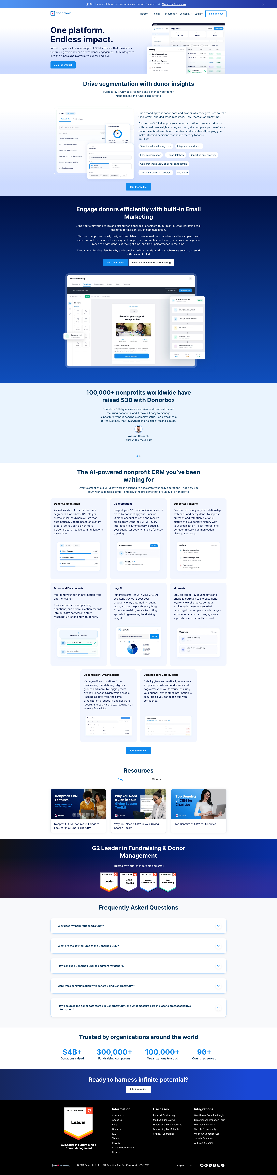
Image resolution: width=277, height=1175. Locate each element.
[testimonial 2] (140, 456)
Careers (116, 1129)
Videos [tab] (156, 779)
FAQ (114, 1133)
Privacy (116, 1142)
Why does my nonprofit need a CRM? (81, 925)
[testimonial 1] (137, 456)
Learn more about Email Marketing (151, 262)
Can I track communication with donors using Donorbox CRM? (96, 985)
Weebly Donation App (206, 1129)
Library (116, 1152)
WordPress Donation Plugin (209, 1115)
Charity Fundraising (163, 1133)
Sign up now (216, 13)
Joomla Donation (203, 1138)
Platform (143, 13)
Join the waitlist (63, 64)
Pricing (156, 13)
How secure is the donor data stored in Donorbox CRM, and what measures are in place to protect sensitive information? (124, 1007)
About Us (117, 1119)
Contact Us (118, 1115)
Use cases (161, 1109)
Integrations (203, 1109)
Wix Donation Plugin (205, 1124)
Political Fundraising (164, 1115)
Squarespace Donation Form (209, 1119)
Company (184, 13)
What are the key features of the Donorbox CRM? (88, 945)
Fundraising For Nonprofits (167, 1124)
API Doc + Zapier (203, 1142)
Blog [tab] (120, 779)
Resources (169, 13)
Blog (114, 1124)
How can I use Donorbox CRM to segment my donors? (91, 965)
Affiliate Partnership (123, 1147)
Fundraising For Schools (166, 1129)
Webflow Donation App (207, 1133)
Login (198, 13)
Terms (115, 1138)
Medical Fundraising (164, 1119)
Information (121, 1109)
